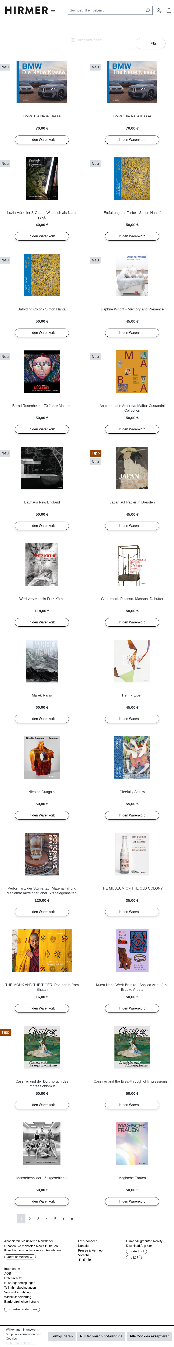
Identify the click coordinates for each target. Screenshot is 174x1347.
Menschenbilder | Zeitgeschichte (41, 1178)
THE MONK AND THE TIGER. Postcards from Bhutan (42, 987)
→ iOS (134, 1257)
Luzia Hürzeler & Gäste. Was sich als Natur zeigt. (42, 215)
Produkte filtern (90, 40)
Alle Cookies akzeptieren (150, 1336)
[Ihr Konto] (159, 10)
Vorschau (84, 1255)
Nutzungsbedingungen (19, 1283)
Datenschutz (13, 1278)
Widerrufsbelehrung (17, 1297)
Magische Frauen (132, 1178)
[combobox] (105, 10)
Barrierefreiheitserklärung (21, 1301)
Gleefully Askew (132, 792)
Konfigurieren (62, 1336)
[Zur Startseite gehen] (26, 10)
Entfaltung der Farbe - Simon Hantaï (132, 213)
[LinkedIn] (89, 1259)
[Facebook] (79, 1259)
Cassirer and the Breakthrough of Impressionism (132, 1081)
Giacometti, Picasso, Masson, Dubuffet (132, 599)
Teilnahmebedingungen (20, 1287)
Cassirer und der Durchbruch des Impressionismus (41, 1083)
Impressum (12, 1269)
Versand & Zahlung (17, 1292)
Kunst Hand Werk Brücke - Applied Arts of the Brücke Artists (132, 987)
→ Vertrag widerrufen (22, 1309)
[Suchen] (148, 10)
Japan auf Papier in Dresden (132, 502)
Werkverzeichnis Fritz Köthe (42, 599)
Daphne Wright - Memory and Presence (132, 309)
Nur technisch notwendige (101, 1336)
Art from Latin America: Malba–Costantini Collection (132, 408)
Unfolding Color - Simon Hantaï (42, 309)
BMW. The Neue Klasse (132, 116)
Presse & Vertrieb (90, 1250)
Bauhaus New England (42, 502)
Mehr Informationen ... (21, 1343)
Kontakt (83, 1245)
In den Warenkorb (42, 139)
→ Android (136, 1251)
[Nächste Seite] (63, 1218)
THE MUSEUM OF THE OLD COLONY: (132, 888)
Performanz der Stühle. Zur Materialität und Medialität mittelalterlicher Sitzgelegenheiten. (42, 890)
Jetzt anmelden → (20, 1257)
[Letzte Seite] (72, 1218)
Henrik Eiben (132, 695)
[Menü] (53, 10)
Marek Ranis (42, 695)
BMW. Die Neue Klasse (41, 116)
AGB (7, 1273)
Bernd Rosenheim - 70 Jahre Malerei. (42, 406)
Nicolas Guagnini (41, 792)
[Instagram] (84, 1259)
